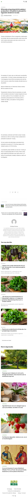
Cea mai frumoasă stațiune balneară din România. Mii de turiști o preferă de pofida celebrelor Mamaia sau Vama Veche (16, 206)
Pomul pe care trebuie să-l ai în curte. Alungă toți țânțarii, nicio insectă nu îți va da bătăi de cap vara (14, 374)
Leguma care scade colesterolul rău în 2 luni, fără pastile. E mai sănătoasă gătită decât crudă (13, 267)
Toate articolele (17, 489)
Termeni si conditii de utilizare (9, 493)
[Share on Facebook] (10, 192)
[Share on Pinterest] (15, 192)
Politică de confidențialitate (14, 491)
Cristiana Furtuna (8, 15)
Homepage (9, 489)
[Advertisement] (14, 59)
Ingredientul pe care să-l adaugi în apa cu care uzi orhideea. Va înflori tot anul (14, 406)
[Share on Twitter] (13, 192)
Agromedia (3, 7)
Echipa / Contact (22, 493)
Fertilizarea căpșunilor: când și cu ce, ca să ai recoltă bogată (14, 437)
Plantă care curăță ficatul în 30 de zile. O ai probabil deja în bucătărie (14, 330)
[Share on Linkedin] (18, 192)
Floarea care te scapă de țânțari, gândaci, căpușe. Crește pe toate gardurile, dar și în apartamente (11, 213)
